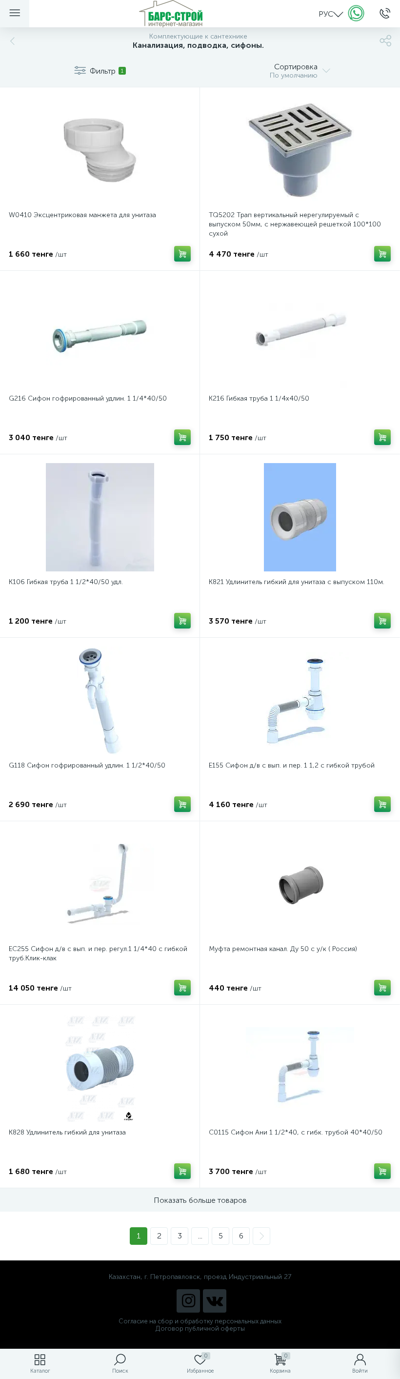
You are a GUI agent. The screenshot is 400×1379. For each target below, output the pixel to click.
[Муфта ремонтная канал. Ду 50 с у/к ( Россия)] (300, 884)
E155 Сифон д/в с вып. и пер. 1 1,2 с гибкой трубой (292, 765)
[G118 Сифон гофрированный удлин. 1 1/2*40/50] (100, 701)
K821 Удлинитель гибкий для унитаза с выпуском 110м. (296, 582)
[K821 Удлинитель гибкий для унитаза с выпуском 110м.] (300, 517)
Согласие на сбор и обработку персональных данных (200, 1321)
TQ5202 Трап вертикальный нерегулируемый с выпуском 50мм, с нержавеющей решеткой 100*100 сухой (295, 224)
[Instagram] (188, 1301)
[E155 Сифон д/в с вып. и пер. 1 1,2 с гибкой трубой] (300, 701)
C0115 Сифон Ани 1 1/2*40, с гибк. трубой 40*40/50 (295, 1132)
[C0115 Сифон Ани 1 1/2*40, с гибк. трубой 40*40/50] (300, 1068)
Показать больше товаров (200, 1200)
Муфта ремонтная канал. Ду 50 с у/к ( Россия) (283, 949)
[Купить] (182, 254)
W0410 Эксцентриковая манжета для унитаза (82, 215)
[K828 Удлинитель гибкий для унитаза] (100, 1068)
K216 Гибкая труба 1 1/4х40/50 (259, 398)
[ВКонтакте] (214, 1301)
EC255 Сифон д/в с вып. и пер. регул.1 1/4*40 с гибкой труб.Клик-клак (98, 953)
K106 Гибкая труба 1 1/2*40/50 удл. (66, 582)
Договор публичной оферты (200, 1328)
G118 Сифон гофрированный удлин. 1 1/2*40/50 (87, 765)
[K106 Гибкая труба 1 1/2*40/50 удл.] (100, 517)
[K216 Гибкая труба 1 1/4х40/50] (300, 334)
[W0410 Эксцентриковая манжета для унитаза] (100, 150)
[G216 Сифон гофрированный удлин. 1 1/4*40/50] (100, 334)
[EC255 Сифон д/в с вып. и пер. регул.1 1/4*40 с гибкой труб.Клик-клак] (100, 884)
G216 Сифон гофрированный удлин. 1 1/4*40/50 (88, 398)
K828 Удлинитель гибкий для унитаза (67, 1132)
